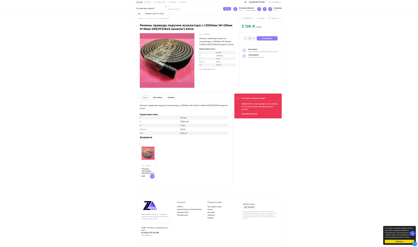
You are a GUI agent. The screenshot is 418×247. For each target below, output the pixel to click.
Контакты (183, 2)
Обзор (145, 97)
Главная (140, 18)
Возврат (210, 218)
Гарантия (210, 215)
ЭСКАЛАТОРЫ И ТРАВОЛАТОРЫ (158, 18)
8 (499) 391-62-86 (257, 2)
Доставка (147, 2)
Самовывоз (173, 2)
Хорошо (399, 241)
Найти (227, 9)
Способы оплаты (160, 2)
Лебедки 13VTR (183, 212)
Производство (182, 215)
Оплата (171, 97)
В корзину (267, 38)
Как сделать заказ (214, 206)
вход (241, 10)
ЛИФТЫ (180, 206)
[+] (152, 176)
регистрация (251, 10)
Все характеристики (207, 69)
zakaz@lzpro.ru (276, 2)
